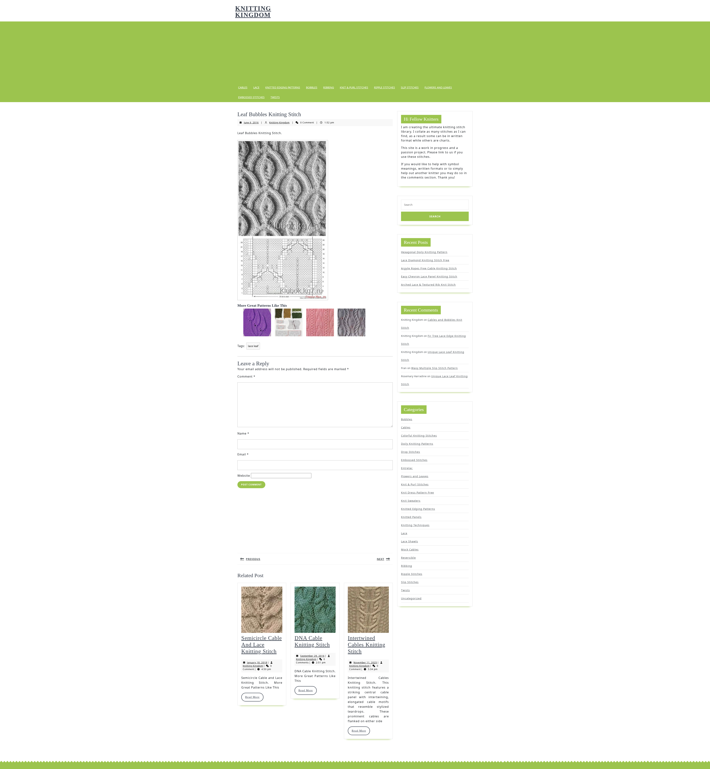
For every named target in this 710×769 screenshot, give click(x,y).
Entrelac (407, 468)
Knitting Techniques (415, 525)
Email (243, 454)
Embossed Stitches (251, 97)
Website (243, 476)
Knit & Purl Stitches (354, 87)
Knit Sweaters (410, 500)
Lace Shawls (409, 541)
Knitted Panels (411, 517)
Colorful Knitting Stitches (419, 435)
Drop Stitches (410, 452)
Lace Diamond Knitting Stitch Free (425, 260)
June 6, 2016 (251, 122)
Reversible (408, 557)
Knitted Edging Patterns (282, 87)
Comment (246, 376)
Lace (256, 87)
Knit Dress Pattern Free (417, 492)
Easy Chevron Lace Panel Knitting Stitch (429, 276)
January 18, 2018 (257, 662)
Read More (254, 697)
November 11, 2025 (365, 662)
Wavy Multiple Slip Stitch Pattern (434, 368)
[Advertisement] (355, 52)
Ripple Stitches (384, 87)
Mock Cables (410, 549)
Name (243, 433)
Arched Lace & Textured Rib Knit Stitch (428, 284)
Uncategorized (411, 598)
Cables (242, 87)
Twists (275, 97)
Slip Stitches (410, 87)
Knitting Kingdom (253, 11)
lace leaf (253, 346)
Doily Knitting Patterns (417, 443)
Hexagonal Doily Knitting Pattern (424, 252)
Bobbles (311, 87)
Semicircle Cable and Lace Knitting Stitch (261, 644)
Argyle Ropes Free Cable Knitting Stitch (429, 268)
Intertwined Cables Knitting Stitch (366, 644)
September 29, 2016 (312, 655)
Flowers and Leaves (438, 87)
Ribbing (328, 87)
